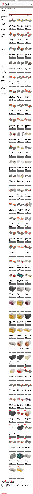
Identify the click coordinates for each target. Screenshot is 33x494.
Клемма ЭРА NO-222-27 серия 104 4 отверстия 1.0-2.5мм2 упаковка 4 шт (20, 349)
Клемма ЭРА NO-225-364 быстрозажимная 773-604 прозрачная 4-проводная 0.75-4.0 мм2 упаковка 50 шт (12, 139)
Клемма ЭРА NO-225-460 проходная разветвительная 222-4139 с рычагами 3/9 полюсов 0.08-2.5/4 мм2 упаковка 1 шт (28, 167)
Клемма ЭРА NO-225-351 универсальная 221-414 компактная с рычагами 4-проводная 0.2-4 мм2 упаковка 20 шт (28, 125)
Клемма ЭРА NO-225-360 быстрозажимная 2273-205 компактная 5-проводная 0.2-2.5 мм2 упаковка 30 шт (20, 153)
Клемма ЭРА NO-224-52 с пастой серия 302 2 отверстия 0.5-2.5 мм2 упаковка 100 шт (12, 363)
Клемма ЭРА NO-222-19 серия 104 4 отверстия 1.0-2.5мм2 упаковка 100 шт (28, 349)
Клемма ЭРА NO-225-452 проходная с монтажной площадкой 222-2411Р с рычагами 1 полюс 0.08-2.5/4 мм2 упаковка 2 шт (12, 224)
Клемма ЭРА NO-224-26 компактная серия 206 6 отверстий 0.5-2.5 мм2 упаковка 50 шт (12, 322)
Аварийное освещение (3, 24)
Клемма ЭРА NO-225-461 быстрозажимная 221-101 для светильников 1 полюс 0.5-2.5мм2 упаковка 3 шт (27, 448)
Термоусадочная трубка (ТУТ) (4, 69)
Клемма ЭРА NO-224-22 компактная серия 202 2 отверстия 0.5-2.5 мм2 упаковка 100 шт (20, 376)
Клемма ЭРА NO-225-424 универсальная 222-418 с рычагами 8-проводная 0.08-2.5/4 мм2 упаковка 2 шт (12, 210)
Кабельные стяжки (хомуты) (4, 66)
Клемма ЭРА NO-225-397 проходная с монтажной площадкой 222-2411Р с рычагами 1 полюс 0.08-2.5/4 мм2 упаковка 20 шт (28, 83)
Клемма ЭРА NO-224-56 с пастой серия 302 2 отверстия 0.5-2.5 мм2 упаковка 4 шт (20, 363)
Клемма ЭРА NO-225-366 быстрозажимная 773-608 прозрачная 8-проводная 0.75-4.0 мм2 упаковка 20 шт (28, 153)
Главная (2, 8)
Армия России (2, 82)
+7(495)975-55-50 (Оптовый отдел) (25, 485)
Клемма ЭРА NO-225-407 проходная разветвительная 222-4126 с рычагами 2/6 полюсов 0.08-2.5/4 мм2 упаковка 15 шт (12, 54)
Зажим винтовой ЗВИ (4, 72)
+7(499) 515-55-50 (2, 1)
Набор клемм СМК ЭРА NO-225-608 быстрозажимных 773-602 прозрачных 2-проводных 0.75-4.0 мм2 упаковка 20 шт (12, 433)
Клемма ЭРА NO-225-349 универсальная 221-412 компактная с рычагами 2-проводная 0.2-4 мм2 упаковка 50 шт (28, 97)
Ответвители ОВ (3, 71)
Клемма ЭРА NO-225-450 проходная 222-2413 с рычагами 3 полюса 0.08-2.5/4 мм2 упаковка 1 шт (12, 447)
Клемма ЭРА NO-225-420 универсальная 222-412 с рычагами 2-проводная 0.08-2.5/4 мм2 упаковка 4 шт (12, 253)
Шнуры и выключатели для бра (5, 53)
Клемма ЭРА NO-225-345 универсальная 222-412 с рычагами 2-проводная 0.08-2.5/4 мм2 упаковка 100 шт (20, 54)
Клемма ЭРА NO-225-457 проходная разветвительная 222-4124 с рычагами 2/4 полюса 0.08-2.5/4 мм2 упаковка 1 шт (28, 433)
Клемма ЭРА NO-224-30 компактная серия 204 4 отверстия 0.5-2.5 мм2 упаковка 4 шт (20, 335)
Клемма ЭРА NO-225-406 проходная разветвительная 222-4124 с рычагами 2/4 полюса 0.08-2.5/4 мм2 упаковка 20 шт (28, 54)
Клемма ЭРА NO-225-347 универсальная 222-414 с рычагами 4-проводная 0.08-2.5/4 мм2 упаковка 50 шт (20, 40)
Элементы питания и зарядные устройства (3, 84)
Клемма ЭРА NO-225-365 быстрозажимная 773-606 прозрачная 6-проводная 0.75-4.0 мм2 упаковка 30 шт (28, 405)
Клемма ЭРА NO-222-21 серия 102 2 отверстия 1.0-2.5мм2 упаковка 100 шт (12, 376)
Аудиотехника (2, 92)
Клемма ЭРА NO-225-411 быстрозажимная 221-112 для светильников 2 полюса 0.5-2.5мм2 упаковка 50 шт (20, 69)
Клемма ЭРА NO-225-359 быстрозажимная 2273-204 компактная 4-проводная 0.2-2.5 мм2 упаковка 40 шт (20, 405)
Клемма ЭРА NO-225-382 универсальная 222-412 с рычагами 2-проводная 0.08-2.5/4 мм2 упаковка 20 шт (12, 153)
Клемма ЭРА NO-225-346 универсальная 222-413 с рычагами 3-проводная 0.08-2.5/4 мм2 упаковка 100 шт (12, 40)
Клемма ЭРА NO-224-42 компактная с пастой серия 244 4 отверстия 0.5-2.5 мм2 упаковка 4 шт (20, 475)
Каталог (16, 1)
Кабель (2, 74)
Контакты (20, 1)
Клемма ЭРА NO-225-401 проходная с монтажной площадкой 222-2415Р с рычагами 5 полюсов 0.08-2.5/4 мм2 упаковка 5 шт (28, 111)
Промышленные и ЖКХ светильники (3, 19)
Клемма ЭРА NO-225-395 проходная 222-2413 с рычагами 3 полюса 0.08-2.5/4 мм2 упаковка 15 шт (20, 391)
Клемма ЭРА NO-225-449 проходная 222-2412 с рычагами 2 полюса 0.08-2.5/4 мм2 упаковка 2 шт (20, 210)
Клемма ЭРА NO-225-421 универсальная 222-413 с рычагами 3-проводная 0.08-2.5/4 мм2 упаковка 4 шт (12, 238)
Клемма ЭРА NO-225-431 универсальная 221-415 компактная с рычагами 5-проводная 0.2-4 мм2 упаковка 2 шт (20, 253)
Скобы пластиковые (4, 55)
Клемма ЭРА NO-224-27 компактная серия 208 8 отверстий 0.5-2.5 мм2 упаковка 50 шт (20, 295)
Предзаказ (13, 394)
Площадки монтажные (4, 68)
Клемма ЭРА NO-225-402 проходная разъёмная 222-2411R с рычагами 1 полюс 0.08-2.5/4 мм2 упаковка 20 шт (20, 83)
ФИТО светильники (3, 34)
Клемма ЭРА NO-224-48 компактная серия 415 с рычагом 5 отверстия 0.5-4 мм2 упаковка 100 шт (20, 281)
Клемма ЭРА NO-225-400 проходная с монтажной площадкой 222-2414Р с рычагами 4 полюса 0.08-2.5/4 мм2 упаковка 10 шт (28, 69)
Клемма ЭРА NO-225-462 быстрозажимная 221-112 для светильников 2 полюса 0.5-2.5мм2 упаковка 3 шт (28, 224)
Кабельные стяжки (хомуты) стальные (4, 65)
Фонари (2, 28)
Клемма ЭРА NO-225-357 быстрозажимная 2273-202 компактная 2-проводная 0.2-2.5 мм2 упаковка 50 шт (12, 167)
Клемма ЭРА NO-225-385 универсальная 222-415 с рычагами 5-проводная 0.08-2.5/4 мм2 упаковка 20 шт (12, 97)
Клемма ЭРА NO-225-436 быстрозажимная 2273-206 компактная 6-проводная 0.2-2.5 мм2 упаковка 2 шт (12, 281)
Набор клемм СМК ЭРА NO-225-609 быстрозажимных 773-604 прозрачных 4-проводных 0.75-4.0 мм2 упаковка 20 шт (28, 419)
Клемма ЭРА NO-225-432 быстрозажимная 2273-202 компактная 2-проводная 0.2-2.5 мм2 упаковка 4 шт (28, 267)
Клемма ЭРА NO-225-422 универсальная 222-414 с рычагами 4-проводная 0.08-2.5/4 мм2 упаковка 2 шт (20, 238)
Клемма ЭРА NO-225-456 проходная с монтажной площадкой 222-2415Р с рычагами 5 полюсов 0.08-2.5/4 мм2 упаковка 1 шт (12, 196)
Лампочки (2, 25)
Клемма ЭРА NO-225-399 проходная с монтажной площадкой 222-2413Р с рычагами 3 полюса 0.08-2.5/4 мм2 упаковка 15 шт (12, 69)
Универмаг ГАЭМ (30, 1)
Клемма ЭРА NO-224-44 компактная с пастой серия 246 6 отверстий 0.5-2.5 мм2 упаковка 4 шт (20, 308)
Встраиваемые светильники (3, 33)
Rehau (1, 98)
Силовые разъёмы (3, 54)
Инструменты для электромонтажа (3, 77)
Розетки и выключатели (3, 37)
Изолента (3, 50)
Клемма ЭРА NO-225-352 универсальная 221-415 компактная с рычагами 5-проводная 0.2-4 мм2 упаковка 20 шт (20, 125)
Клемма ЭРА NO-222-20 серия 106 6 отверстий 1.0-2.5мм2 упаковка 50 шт (28, 308)
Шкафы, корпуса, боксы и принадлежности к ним (4, 47)
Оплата (24, 1)
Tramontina (2, 97)
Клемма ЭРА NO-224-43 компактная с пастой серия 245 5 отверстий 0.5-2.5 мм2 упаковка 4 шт (28, 462)
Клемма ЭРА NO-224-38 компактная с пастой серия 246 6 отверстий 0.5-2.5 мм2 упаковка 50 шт (20, 322)
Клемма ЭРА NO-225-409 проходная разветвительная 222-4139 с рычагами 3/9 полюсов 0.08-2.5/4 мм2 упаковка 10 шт (28, 26)
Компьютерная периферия (3, 93)
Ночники (2, 30)
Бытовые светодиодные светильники (3, 36)
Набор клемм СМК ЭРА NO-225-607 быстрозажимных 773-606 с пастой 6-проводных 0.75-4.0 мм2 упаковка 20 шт (12, 419)
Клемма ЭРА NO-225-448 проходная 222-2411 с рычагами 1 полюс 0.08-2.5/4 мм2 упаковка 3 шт (28, 181)
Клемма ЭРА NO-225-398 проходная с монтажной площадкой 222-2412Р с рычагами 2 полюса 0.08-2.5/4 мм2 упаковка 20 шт (12, 391)
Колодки (3, 51)
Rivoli (1, 81)
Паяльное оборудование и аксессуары (4, 76)
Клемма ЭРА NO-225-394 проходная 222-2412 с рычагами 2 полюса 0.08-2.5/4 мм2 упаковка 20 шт (28, 391)
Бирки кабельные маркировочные (5, 70)
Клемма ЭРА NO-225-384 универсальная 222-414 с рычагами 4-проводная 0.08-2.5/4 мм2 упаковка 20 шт (12, 111)
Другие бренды (2, 99)
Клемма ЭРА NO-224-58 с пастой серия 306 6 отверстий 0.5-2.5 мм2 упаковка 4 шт (12, 295)
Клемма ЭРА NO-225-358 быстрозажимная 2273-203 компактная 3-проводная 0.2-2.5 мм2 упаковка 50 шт (12, 405)
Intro (1, 94)
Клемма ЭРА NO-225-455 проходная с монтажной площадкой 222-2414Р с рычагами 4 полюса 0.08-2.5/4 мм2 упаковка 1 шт (28, 210)
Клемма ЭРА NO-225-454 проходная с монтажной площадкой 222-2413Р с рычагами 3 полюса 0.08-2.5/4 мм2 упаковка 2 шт (12, 182)
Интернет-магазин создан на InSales (4, 493)
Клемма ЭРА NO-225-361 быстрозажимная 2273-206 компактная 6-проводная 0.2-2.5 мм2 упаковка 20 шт (20, 419)
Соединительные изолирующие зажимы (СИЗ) (4, 56)
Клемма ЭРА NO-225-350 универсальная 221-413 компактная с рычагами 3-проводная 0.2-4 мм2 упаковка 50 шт (12, 83)
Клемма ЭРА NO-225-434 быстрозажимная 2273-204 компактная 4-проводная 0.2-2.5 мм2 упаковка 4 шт (20, 267)
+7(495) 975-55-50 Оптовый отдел (7, 1)
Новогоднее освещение (3, 87)
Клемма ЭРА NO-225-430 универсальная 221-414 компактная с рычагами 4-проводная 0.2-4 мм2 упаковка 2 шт (12, 267)
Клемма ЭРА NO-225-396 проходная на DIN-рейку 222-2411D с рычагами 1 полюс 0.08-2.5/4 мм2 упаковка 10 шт (20, 139)
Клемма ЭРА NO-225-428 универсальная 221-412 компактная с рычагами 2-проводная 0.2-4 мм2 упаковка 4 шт (28, 238)
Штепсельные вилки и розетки (4, 52)
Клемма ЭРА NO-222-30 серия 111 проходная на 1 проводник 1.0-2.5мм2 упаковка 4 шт (12, 462)
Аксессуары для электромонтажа (10, 8)
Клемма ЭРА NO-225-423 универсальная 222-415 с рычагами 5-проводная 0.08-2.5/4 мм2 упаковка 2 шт (28, 253)
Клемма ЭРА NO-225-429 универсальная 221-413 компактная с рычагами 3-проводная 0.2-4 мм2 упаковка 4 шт (20, 224)
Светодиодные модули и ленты (4, 23)
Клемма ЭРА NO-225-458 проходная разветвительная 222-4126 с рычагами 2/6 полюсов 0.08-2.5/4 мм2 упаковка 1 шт (20, 196)
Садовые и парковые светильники (4, 16)
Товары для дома (2, 89)
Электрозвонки (3, 73)
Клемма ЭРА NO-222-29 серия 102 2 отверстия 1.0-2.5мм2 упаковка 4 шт (28, 362)
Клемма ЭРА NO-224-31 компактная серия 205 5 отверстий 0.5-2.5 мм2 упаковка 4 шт (12, 349)
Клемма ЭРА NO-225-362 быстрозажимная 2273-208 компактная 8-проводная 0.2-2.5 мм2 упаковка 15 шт (20, 167)
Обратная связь (7, 486)
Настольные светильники (3, 29)
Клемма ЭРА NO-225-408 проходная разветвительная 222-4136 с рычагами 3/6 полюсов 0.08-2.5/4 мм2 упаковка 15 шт (20, 26)
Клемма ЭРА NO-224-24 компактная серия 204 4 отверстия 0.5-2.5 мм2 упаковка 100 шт (28, 335)
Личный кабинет (27, 1)
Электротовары (5, 8)
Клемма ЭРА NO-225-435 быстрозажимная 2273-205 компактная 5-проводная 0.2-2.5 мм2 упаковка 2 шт (28, 281)
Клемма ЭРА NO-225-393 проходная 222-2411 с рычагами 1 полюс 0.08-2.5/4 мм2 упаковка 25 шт (20, 111)
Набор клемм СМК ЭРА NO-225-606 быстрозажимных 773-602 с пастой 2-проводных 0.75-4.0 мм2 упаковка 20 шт (20, 433)
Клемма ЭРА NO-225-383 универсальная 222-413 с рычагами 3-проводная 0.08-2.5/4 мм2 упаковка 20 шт (12, 125)
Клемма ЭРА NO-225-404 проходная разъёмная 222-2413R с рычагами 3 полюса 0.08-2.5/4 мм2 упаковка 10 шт (28, 40)
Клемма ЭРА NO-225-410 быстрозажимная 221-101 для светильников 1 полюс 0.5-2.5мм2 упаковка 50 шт (20, 97)
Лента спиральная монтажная (4, 67)
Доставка (22, 1)
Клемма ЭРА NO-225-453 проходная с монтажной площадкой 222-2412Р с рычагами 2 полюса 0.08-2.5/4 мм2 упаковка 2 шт (28, 196)
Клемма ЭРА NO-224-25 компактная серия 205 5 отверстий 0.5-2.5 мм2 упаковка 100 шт (12, 475)
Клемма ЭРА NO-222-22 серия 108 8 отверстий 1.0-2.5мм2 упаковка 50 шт (28, 294)
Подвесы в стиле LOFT (3, 80)
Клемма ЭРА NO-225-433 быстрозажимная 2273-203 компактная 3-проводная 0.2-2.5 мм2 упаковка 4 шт (20, 447)
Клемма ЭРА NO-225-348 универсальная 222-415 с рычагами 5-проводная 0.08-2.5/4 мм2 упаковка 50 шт (28, 377)
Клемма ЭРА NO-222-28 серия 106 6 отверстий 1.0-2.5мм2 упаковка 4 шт (12, 308)
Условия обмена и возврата (8, 485)
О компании (18, 1)
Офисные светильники (3, 17)
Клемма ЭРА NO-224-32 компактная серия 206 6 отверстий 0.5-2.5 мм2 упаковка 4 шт (12, 335)
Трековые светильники (3, 20)
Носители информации (3, 88)
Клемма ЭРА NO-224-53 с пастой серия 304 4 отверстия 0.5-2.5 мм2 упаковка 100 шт (28, 322)
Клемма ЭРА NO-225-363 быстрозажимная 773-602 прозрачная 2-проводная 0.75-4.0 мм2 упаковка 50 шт (28, 139)
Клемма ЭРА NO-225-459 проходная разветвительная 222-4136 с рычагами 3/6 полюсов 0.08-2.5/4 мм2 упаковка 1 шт (20, 182)
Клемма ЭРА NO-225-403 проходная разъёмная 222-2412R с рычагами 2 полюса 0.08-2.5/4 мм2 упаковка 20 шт (12, 26)
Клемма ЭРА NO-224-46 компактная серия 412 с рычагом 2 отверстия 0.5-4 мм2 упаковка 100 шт (20, 462)
